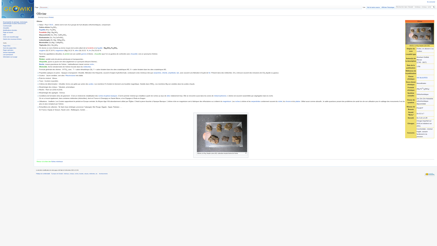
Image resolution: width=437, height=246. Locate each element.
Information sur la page (10, 57)
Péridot (51, 17)
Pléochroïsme (70, 75)
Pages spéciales (8, 50)
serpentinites (255, 101)
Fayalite (42, 30)
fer (90, 50)
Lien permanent (8, 54)
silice (76, 50)
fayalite (99, 48)
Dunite (41, 64)
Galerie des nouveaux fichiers (12, 39)
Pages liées (6, 46)
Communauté (7, 26)
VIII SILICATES (422, 78)
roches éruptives (104, 96)
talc (178, 73)
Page (36, 7)
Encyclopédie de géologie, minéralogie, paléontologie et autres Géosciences (15, 22)
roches (237, 101)
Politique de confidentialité (43, 173)
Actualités (6, 28)
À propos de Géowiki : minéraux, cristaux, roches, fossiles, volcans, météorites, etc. (74, 173)
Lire (364, 7)
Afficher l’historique (388, 7)
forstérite (90, 48)
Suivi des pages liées (9, 48)
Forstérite (43, 32)
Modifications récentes (10, 30)
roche (92, 64)
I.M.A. (51, 25)
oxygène (42, 50)
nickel (280, 101)
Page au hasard (8, 32)
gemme (84, 54)
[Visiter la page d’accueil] (18, 9)
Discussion (43, 7)
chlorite (164, 73)
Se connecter (431, 2)
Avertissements (103, 173)
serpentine (157, 73)
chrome (288, 101)
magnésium (59, 50)
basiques (114, 96)
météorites (87, 67)
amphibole (172, 73)
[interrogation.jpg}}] (419, 33)
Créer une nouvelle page (11, 37)
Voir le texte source (373, 7)
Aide (4, 35)
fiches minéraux (57, 161)
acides (91, 84)
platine (297, 101)
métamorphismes (220, 96)
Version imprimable (9, 52)
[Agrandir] (246, 153)
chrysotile (134, 54)
